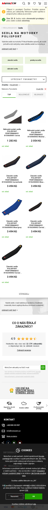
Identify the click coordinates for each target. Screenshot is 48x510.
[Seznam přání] (34, 3)
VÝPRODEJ (24, 294)
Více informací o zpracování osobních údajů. (19, 376)
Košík (39, 3)
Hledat (23, 3)
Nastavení (14, 496)
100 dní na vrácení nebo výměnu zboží (24, 390)
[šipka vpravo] (45, 405)
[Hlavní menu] (45, 3)
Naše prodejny (12, 436)
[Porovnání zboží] (29, 3)
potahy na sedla (35, 60)
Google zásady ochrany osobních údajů (23, 372)
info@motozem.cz (14, 431)
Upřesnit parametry (24, 79)
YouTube (20, 442)
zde (34, 504)
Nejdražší (38, 95)
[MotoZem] (9, 3)
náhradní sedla (12, 69)
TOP (9, 95)
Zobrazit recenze (24, 350)
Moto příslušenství (10, 28)
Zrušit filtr (39, 89)
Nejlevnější (24, 95)
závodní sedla (12, 60)
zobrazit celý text (9, 49)
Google (41, 456)
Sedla (20, 28)
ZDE (26, 490)
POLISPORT (14, 85)
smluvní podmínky (33, 373)
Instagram (14, 442)
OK (33, 496)
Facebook (8, 442)
